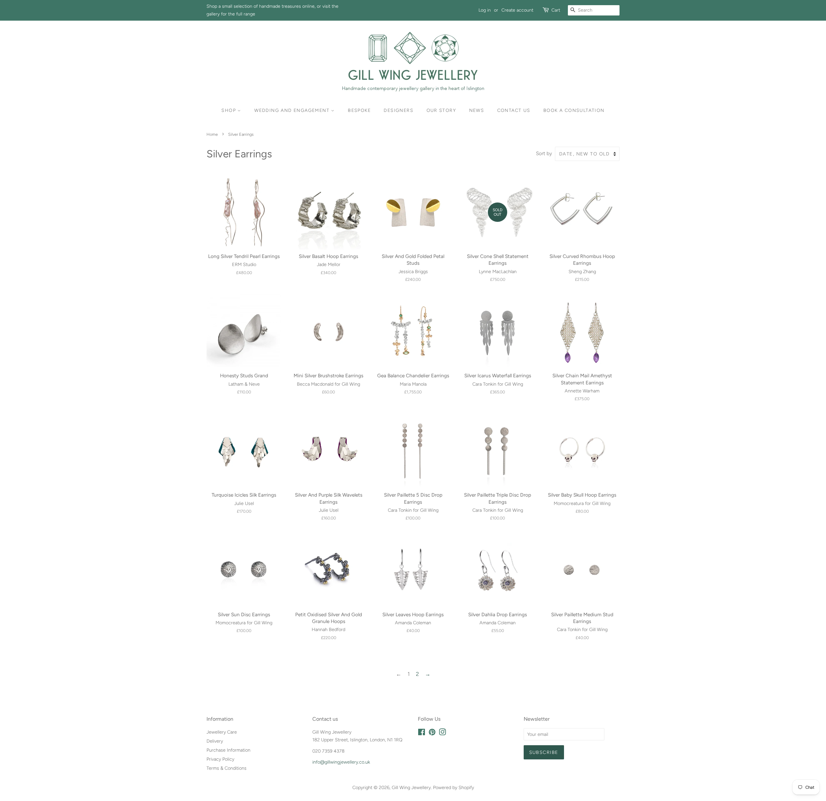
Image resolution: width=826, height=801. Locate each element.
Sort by (544, 153)
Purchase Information (228, 750)
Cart (555, 10)
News (476, 110)
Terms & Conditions (226, 768)
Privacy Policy (220, 759)
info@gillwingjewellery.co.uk (341, 762)
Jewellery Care (221, 732)
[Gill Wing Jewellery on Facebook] (421, 733)
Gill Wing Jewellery (411, 787)
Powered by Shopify (453, 787)
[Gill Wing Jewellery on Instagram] (442, 733)
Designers (398, 110)
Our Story (441, 110)
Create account (517, 10)
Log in (484, 10)
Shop (229, 110)
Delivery (214, 741)
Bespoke (359, 110)
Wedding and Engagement (292, 110)
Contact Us (513, 110)
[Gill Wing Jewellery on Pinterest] (432, 733)
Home (212, 134)
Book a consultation (574, 110)
